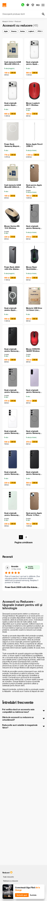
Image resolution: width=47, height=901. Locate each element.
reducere (7, 691)
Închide (33, 895)
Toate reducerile (8, 877)
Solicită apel (22, 895)
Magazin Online (7, 21)
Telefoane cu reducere (10, 881)
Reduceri (18, 21)
